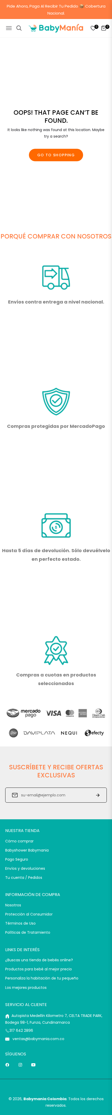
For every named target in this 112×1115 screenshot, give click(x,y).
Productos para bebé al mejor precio (38, 969)
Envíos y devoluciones (25, 868)
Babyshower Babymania (27, 850)
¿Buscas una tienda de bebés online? (39, 960)
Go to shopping (56, 155)
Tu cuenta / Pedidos (23, 877)
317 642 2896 (21, 1030)
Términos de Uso (20, 923)
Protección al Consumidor (29, 914)
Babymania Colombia (44, 1098)
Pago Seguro (16, 859)
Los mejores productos (26, 987)
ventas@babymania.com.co (37, 1038)
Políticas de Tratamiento (27, 932)
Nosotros (13, 905)
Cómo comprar (19, 841)
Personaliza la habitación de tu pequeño (41, 978)
